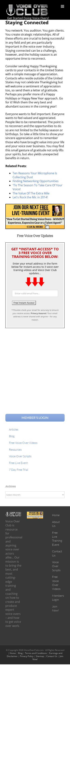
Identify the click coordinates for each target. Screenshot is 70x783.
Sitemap (40, 656)
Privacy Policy (26, 656)
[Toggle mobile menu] (63, 6)
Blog (20, 653)
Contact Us (51, 656)
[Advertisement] (35, 368)
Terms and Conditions (36, 653)
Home (13, 653)
